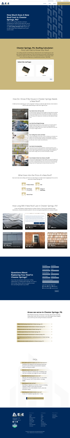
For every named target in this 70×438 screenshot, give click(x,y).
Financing (42, 421)
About (42, 417)
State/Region (45, 276)
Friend (50, 286)
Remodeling (31, 419)
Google (45, 286)
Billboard (55, 286)
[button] (44, 3)
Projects (54, 3)
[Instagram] (15, 421)
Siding (30, 416)
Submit (56, 291)
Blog (41, 420)
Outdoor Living (31, 420)
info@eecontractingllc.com (17, 420)
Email (52, 269)
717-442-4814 (15, 419)
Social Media (46, 288)
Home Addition (31, 421)
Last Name (53, 265)
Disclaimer (54, 417)
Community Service (44, 424)
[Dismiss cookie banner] (44, 214)
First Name (44, 265)
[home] (5, 3)
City (52, 272)
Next (51, 79)
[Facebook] (13, 421)
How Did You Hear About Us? (48, 284)
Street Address (45, 272)
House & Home (54, 288)
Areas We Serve (43, 423)
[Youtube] (17, 421)
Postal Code (53, 276)
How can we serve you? (47, 279)
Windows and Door (32, 417)
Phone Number (45, 269)
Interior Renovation (32, 424)
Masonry (30, 423)
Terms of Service (54, 416)
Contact (42, 419)
